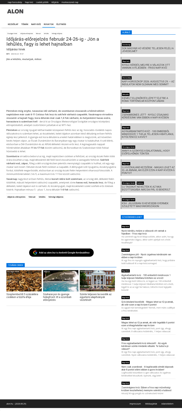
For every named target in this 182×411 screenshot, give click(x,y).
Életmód (61, 24)
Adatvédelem (167, 403)
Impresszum (135, 403)
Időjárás (55, 2)
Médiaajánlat (151, 403)
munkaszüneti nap (70, 2)
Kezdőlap (13, 24)
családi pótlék (42, 2)
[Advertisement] (91, 86)
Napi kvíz (29, 2)
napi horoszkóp (15, 2)
